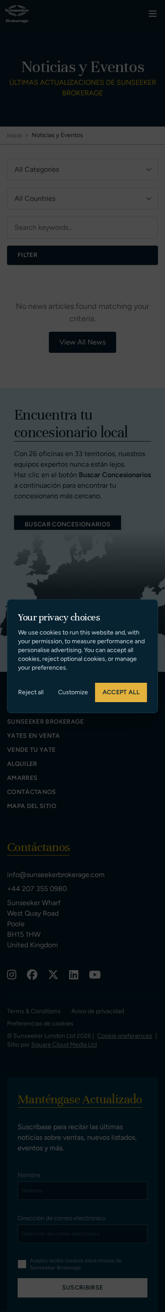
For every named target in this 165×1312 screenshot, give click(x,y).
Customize (73, 692)
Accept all (121, 692)
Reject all (31, 692)
